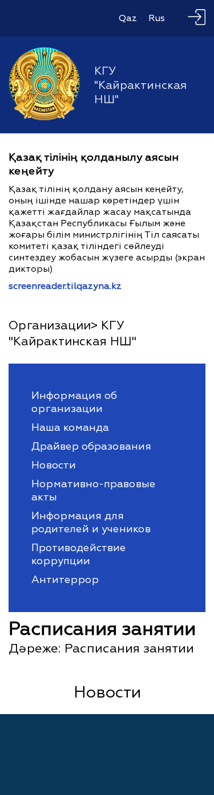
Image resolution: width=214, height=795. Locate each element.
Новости (53, 465)
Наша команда (70, 427)
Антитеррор (65, 579)
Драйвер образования (91, 446)
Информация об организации (74, 402)
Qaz (128, 18)
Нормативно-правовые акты (93, 491)
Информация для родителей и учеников (91, 522)
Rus (156, 18)
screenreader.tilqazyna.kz (65, 286)
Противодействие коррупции (78, 554)
